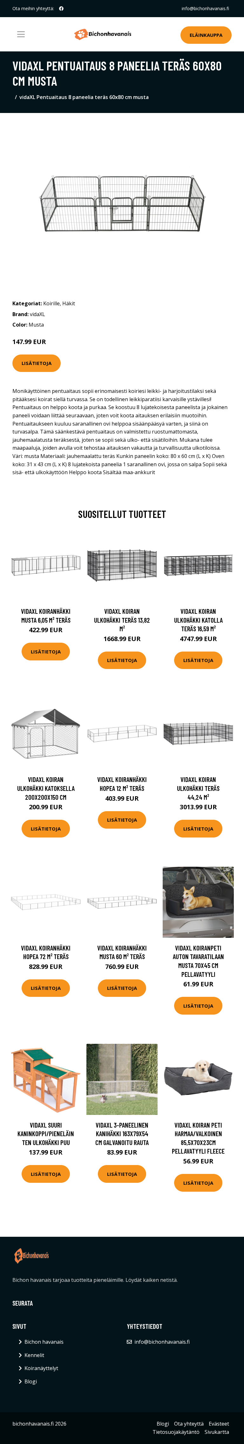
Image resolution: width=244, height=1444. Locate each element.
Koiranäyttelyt (41, 1368)
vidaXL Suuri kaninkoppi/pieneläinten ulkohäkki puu (45, 1133)
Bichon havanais (44, 1341)
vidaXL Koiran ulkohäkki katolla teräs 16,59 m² (198, 620)
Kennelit (34, 1355)
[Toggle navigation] (21, 34)
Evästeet (219, 1423)
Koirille (51, 303)
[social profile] (61, 9)
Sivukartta (217, 1431)
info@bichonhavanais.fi (205, 8)
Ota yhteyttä (189, 1423)
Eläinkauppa (206, 35)
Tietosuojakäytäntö (176, 1431)
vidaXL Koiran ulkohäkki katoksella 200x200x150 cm (46, 788)
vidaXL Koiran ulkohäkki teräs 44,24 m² (198, 788)
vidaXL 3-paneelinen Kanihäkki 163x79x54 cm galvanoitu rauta (122, 1133)
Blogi (30, 1381)
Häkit (68, 303)
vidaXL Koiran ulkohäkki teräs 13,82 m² (122, 620)
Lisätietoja (36, 363)
